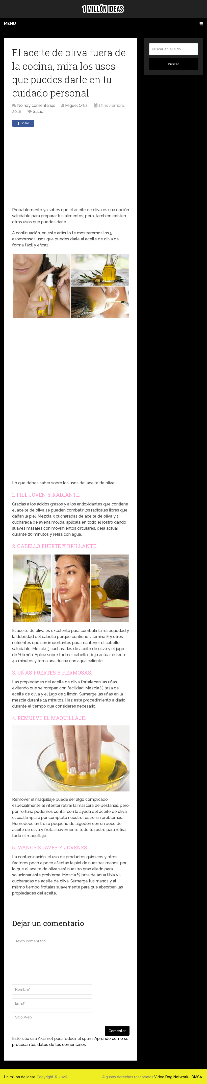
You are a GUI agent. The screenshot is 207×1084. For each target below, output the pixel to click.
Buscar (173, 64)
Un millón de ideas (20, 1077)
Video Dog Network (171, 1077)
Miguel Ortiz (76, 105)
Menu (10, 23)
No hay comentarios (36, 105)
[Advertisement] (70, 167)
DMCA (197, 1077)
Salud (38, 111)
